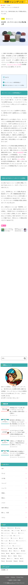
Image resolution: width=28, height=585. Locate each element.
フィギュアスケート (22, 540)
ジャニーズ (17, 535)
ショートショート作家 (7, 535)
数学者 (13, 553)
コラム (3, 517)
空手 (22, 558)
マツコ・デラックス (7, 545)
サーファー (21, 533)
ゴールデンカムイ (6, 533)
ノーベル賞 (5, 540)
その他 (8, 5)
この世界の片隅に (6, 530)
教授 (8, 553)
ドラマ (3, 502)
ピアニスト (12, 540)
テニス (21, 538)
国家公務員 (5, 550)
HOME (3, 5)
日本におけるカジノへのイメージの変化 (14, 85)
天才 (11, 550)
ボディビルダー (13, 543)
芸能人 (3, 493)
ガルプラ (24, 530)
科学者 (17, 558)
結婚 (4, 561)
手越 (4, 553)
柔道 (16, 556)
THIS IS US (11, 528)
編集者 (16, 561)
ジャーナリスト (6, 538)
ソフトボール (15, 538)
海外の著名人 (5, 507)
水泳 (21, 556)
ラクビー (4, 548)
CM (2, 468)
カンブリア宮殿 (16, 530)
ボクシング (5, 543)
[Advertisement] (14, 294)
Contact (7, 577)
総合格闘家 (9, 561)
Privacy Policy (20, 577)
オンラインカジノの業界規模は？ (13, 82)
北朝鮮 (16, 548)
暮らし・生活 (5, 512)
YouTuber (18, 528)
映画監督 (4, 556)
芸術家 (22, 561)
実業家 (23, 550)
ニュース (3, 488)
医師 (21, 548)
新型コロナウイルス (22, 553)
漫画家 (4, 558)
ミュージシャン (17, 545)
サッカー (15, 533)
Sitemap (13, 577)
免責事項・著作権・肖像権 (14, 580)
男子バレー (10, 558)
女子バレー (17, 550)
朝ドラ (10, 556)
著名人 (3, 498)
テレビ (3, 473)
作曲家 (10, 548)
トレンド (3, 483)
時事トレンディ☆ (14, 2)
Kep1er (4, 528)
